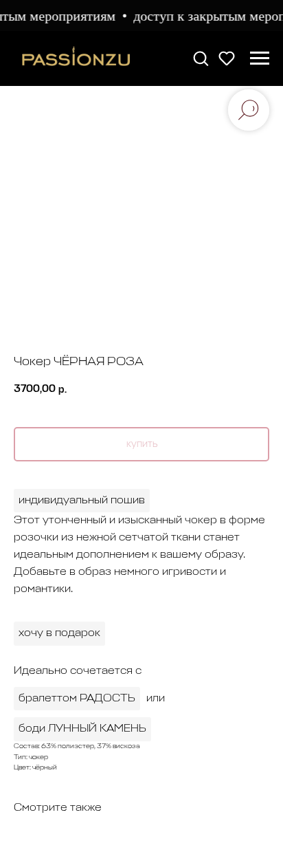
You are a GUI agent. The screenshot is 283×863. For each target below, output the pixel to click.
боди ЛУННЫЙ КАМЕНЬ (82, 728)
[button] (200, 58)
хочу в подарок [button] (59, 633)
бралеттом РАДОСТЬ (77, 698)
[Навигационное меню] (259, 58)
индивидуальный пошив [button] (82, 500)
